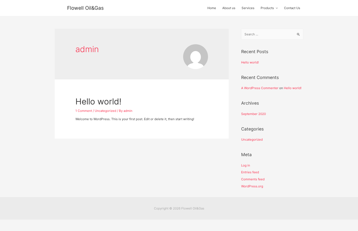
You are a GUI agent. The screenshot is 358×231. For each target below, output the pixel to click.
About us (228, 8)
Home (211, 8)
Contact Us (292, 8)
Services (248, 8)
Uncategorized (105, 111)
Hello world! (98, 101)
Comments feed (253, 179)
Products (267, 8)
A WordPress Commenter (259, 88)
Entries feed (250, 172)
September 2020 (253, 114)
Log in (245, 165)
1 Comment (83, 111)
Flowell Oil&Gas (85, 8)
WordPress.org (252, 186)
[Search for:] (272, 34)
